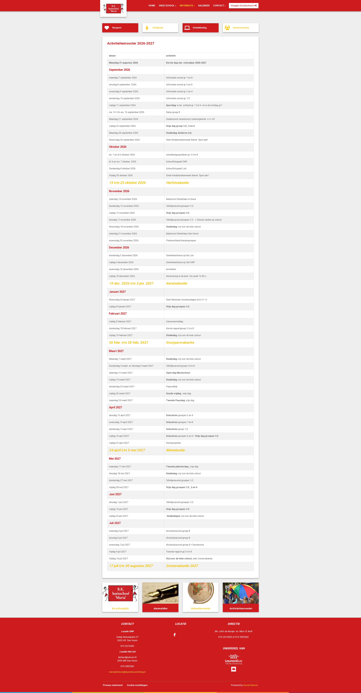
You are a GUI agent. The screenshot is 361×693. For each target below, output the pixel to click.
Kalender (204, 5)
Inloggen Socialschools (242, 5)
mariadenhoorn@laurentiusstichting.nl (127, 672)
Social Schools (250, 685)
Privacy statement (113, 685)
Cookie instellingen (137, 685)
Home (152, 5)
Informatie (187, 5)
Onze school (167, 5)
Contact (219, 5)
